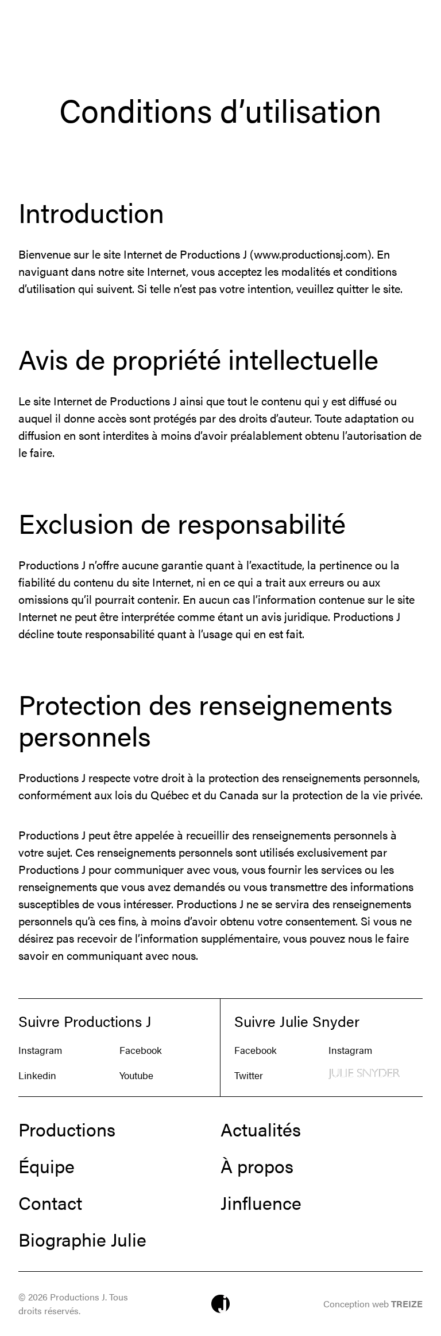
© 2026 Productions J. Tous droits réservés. (73, 1303)
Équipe (46, 1166)
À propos (256, 1166)
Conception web (373, 1303)
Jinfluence (260, 1202)
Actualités (260, 1129)
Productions (66, 1129)
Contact (50, 1202)
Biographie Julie (82, 1239)
